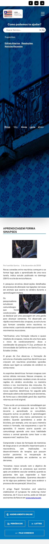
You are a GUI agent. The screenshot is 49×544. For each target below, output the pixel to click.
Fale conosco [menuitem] (26, 533)
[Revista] (24, 127)
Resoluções (27, 43)
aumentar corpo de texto (36, 3)
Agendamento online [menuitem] (21, 514)
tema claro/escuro (31, 3)
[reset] (40, 30)
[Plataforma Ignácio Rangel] (15, 127)
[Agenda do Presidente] (41, 127)
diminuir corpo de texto (42, 3)
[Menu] (43, 14)
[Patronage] (7, 127)
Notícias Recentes (14, 46)
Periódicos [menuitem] (16, 523)
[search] (43, 30)
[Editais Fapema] (32, 127)
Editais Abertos (12, 43)
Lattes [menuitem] (38, 523)
